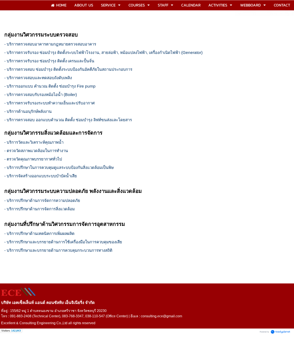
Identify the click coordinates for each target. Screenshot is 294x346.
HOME (7, 20)
